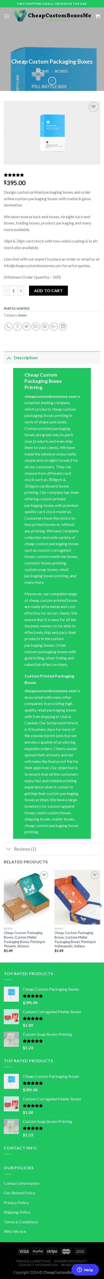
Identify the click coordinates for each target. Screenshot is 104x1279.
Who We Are (15, 1231)
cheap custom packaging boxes (51, 825)
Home (42, 71)
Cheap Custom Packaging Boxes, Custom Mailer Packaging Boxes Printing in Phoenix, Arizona (24, 939)
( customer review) (21, 175)
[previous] (3, 915)
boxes (61, 71)
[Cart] (97, 16)
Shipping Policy (17, 1212)
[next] (100, 915)
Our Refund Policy (19, 1192)
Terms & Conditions (21, 1221)
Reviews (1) (25, 849)
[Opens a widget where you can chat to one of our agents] (85, 1270)
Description (26, 357)
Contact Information (21, 1183)
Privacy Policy (16, 1202)
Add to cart (48, 290)
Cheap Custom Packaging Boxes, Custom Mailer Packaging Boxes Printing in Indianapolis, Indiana (75, 939)
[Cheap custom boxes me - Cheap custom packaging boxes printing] (52, 16)
